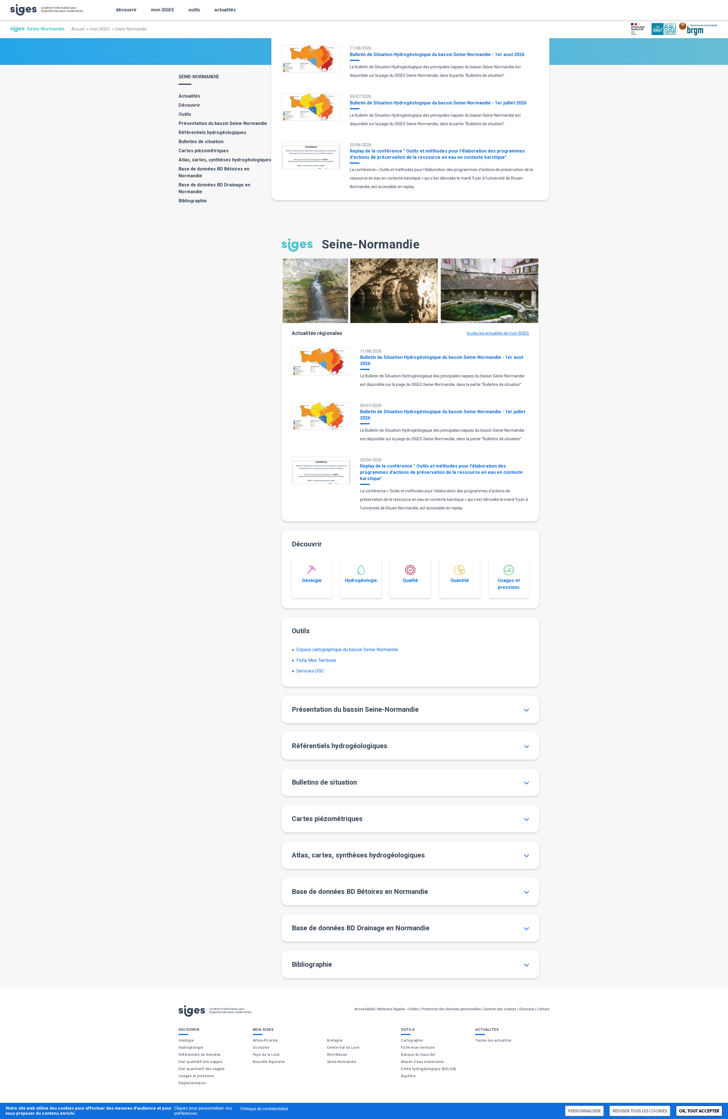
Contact (543, 1009)
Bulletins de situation (201, 141)
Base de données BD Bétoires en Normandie (214, 172)
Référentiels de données (200, 1055)
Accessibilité (364, 1009)
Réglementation (192, 1083)
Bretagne (335, 1040)
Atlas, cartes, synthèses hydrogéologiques (225, 159)
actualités (225, 10)
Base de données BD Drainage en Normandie (214, 188)
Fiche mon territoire (418, 1048)
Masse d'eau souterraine (422, 1062)
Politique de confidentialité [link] (264, 1108)
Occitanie (261, 1048)
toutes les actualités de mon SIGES (498, 333)
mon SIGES (162, 10)
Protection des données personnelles (451, 1009)
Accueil (77, 29)
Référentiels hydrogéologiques (212, 132)
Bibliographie (193, 200)
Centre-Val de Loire (343, 1048)
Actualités (189, 96)
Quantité (459, 580)
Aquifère (408, 1076)
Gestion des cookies (500, 1009)
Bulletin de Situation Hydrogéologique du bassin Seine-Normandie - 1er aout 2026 (437, 54)
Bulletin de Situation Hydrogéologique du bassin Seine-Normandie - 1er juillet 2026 (438, 103)
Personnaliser (584, 1110)
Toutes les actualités (493, 1040)
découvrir (126, 10)
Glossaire (526, 1009)
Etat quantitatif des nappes (202, 1069)
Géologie (312, 580)
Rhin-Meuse (337, 1055)
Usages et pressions (509, 584)
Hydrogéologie (361, 580)
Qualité (410, 580)
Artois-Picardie (265, 1040)
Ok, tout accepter (699, 1110)
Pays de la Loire (266, 1055)
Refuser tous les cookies (640, 1110)
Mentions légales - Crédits (398, 1009)
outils (194, 10)
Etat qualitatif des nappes (200, 1062)
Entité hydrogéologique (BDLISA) (428, 1069)
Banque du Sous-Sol (418, 1055)
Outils (185, 114)
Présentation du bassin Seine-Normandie (223, 123)
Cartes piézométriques (204, 150)
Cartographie (412, 1040)
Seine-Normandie (341, 1062)
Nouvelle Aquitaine (269, 1062)
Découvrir (189, 105)
